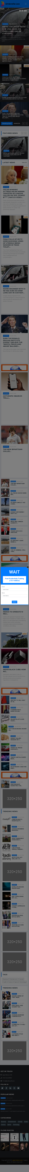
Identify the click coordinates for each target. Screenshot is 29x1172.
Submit (14, 602)
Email (3, 586)
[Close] (28, 567)
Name (3, 593)
